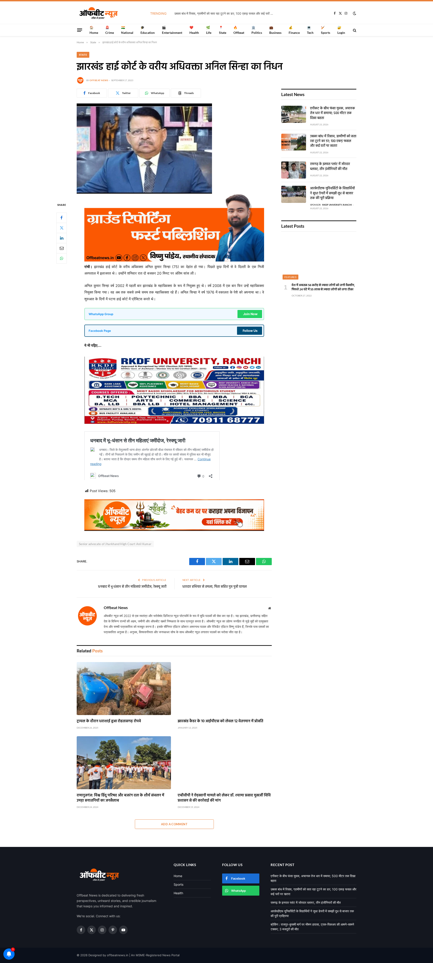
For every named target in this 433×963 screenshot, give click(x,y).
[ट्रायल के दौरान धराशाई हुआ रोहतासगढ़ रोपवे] (124, 688)
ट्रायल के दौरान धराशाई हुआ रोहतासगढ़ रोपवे (109, 721)
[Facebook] (61, 217)
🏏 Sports (325, 29)
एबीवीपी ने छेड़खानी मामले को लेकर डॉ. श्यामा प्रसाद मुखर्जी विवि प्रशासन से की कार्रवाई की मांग (224, 798)
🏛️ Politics (256, 29)
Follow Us (250, 330)
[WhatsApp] (61, 258)
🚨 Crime (109, 29)
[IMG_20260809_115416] (174, 529)
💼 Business (275, 29)
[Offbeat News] (98, 13)
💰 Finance (294, 29)
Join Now (250, 314)
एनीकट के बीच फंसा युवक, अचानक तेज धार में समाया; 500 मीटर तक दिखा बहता (332, 113)
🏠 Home (94, 29)
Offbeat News (99, 80)
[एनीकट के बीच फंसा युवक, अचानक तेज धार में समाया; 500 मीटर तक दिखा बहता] (293, 114)
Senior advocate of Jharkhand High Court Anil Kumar (115, 544)
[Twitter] (61, 227)
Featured (290, 277)
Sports (178, 884)
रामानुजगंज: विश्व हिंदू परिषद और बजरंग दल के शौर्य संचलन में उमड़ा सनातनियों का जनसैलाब (120, 798)
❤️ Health (194, 29)
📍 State (222, 29)
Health (178, 893)
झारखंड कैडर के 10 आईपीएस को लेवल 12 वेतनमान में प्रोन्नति (220, 721)
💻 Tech (310, 29)
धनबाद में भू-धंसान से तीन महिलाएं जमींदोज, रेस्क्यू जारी (132, 586)
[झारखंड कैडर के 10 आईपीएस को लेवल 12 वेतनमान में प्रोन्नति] (225, 688)
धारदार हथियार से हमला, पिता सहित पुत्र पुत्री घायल (214, 586)
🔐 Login (341, 29)
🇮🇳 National (127, 29)
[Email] (61, 248)
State (83, 54)
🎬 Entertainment (172, 29)
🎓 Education (147, 29)
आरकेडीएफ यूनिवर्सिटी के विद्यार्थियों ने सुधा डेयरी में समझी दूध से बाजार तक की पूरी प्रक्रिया (332, 193)
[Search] (354, 30)
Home (178, 876)
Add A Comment (174, 824)
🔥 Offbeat (238, 29)
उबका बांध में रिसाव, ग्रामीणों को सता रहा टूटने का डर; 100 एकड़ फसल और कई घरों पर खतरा (225, 13)
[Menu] (79, 30)
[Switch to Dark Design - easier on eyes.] (354, 13)
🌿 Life (208, 29)
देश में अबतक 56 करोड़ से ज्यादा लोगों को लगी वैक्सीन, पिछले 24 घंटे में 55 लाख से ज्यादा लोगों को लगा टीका (323, 287)
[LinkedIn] (61, 238)
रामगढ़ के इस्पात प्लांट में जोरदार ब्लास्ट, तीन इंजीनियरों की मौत (330, 167)
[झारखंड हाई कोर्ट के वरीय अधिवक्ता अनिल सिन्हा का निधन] (144, 192)
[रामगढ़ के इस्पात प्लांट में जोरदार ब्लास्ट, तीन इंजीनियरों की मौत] (293, 170)
